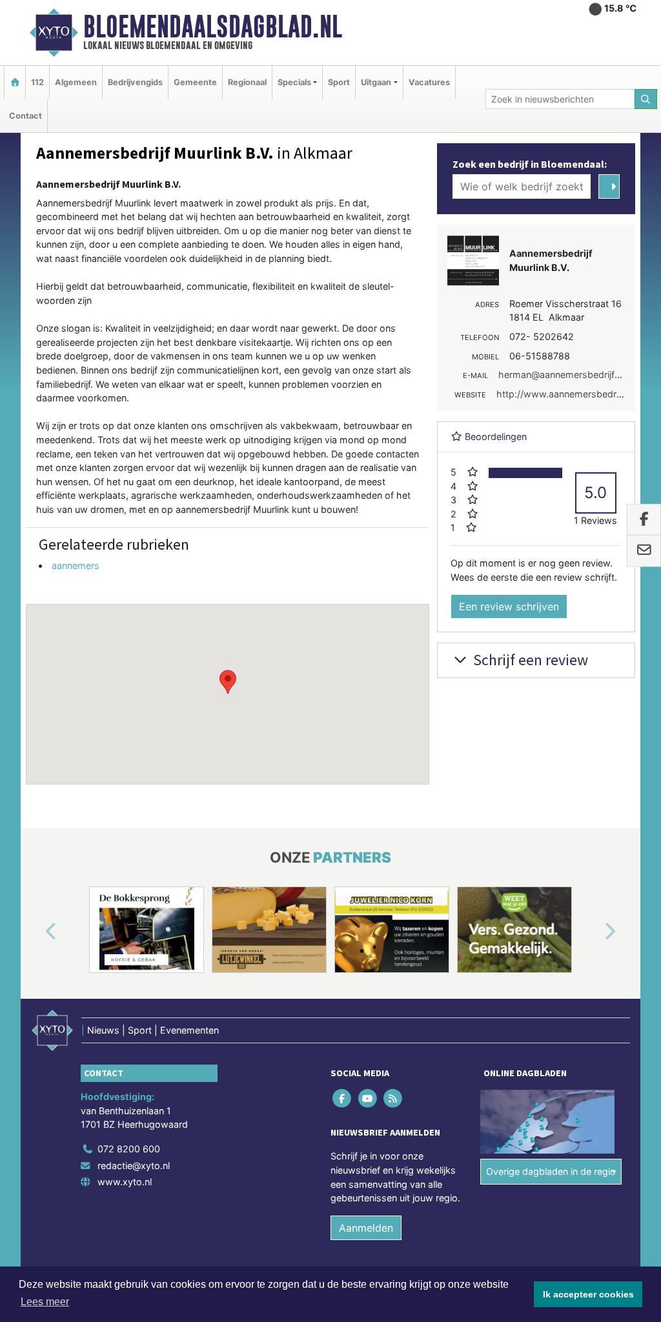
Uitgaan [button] (376, 82)
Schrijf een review (529, 660)
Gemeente (195, 82)
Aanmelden (366, 1227)
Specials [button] (294, 82)
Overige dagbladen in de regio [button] (551, 1171)
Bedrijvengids (135, 82)
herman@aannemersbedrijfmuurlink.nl (579, 374)
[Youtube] (368, 1098)
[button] (227, 682)
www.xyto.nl (124, 1181)
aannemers (75, 565)
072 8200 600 (128, 1148)
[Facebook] (343, 1098)
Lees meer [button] (45, 1301)
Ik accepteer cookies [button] (588, 1294)
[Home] (15, 82)
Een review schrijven (509, 606)
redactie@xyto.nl (133, 1165)
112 (37, 82)
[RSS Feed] (393, 1098)
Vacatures (429, 82)
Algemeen (76, 82)
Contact (25, 116)
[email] (643, 551)
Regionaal (247, 82)
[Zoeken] (646, 99)
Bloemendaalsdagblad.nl (212, 26)
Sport (339, 82)
